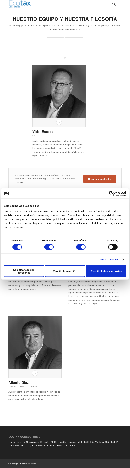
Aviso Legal (27, 445)
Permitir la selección (65, 271)
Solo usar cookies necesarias (23, 271)
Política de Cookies (66, 445)
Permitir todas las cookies (106, 271)
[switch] (49, 247)
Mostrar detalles (109, 259)
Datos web (13, 445)
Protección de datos (45, 445)
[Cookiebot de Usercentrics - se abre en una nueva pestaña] (111, 193)
